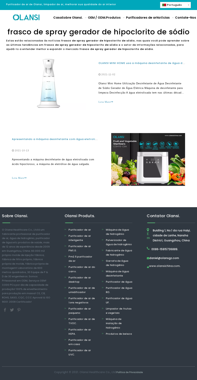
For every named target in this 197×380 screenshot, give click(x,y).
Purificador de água (119, 282)
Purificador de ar (79, 230)
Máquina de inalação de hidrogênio (114, 323)
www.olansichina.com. (164, 266)
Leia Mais (104, 101)
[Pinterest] (19, 310)
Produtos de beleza (119, 334)
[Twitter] (12, 310)
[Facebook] (5, 310)
